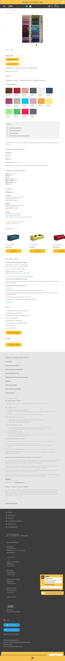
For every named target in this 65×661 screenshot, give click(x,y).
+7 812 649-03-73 (11, 566)
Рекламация (8, 381)
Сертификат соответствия (15, 128)
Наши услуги (11, 515)
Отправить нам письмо (12, 223)
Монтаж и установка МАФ (11, 318)
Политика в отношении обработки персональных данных (17, 642)
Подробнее (8, 302)
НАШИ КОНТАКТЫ (11, 597)
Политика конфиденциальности (11, 640)
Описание (17, 68)
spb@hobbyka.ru (10, 564)
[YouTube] (4, 620)
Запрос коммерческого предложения (14, 369)
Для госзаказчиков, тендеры (12, 365)
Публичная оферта (7, 644)
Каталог (10, 512)
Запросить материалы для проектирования (19, 135)
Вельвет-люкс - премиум (39, 80)
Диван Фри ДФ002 (33, 244)
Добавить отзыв (13, 345)
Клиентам (11, 518)
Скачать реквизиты (14, 333)
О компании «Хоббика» (15, 521)
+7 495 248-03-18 (11, 557)
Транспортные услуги (10, 325)
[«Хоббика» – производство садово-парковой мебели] (10, 6)
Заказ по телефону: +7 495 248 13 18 (16, 222)
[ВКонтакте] (8, 620)
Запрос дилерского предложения (13, 388)
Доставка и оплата (32, 68)
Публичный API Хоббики (12, 542)
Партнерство (12, 524)
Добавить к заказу (12, 59)
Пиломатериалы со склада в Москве (13, 320)
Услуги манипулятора (10, 328)
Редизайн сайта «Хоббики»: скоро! (32, 2)
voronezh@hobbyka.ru (12, 590)
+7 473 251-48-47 (11, 592)
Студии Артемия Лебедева (13, 611)
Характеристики (9, 68)
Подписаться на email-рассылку (11, 634)
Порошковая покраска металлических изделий (16, 323)
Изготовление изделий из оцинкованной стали (16, 310)
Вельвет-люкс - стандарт (12, 80)
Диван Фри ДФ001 (9, 244)
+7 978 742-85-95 (11, 574)
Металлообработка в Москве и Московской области (17, 315)
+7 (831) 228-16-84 (11, 583)
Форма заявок (8, 361)
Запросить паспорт (13, 133)
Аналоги (15, 228)
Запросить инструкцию (14, 130)
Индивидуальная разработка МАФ (13, 313)
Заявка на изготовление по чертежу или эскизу (16, 377)
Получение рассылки (10, 392)
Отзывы (24, 68)
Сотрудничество (13, 527)
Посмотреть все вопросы (11, 503)
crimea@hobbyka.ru (11, 572)
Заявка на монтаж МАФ (11, 385)
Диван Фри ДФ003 (57, 244)
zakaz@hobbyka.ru (19, 482)
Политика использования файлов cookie (12, 646)
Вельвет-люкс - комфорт (25, 80)
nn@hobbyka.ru (10, 581)
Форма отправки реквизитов (12, 373)
